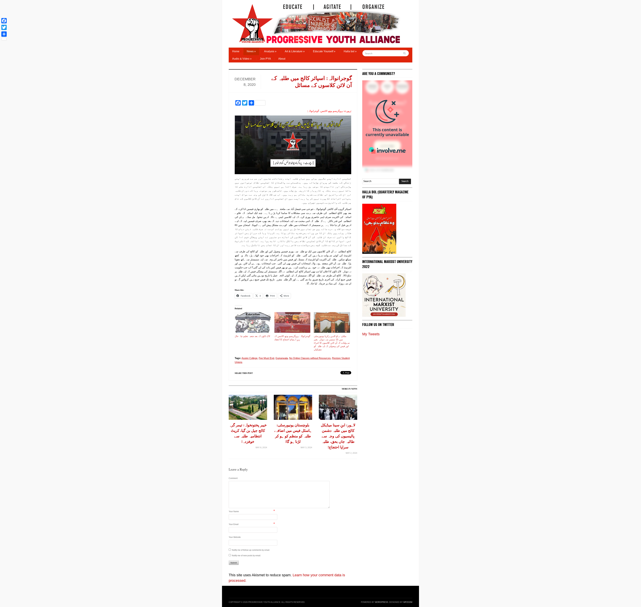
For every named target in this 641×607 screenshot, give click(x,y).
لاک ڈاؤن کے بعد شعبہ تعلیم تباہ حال (252, 336)
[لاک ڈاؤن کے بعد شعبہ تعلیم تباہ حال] (253, 322)
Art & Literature (295, 51)
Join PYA (265, 58)
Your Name (234, 511)
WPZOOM (407, 602)
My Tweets (371, 334)
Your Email (234, 524)
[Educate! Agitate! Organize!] (316, 22)
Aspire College (249, 358)
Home (235, 51)
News (251, 51)
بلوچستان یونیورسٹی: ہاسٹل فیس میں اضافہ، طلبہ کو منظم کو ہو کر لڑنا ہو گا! (293, 433)
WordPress (381, 602)
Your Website (235, 537)
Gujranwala (281, 358)
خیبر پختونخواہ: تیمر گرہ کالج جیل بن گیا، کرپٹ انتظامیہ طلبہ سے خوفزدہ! (248, 433)
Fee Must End (266, 358)
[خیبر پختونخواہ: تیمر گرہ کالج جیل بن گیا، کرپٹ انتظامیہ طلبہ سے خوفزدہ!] (248, 408)
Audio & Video (242, 58)
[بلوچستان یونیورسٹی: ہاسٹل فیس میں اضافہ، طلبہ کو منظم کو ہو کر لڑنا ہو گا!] (293, 408)
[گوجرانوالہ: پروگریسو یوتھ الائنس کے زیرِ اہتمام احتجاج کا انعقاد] (292, 322)
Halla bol (350, 51)
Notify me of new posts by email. (246, 555)
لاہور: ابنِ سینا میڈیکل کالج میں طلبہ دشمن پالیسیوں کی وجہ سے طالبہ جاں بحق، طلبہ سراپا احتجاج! (338, 436)
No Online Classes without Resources (310, 358)
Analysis (270, 51)
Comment (233, 478)
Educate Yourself (324, 51)
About (281, 58)
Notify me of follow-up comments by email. (251, 550)
